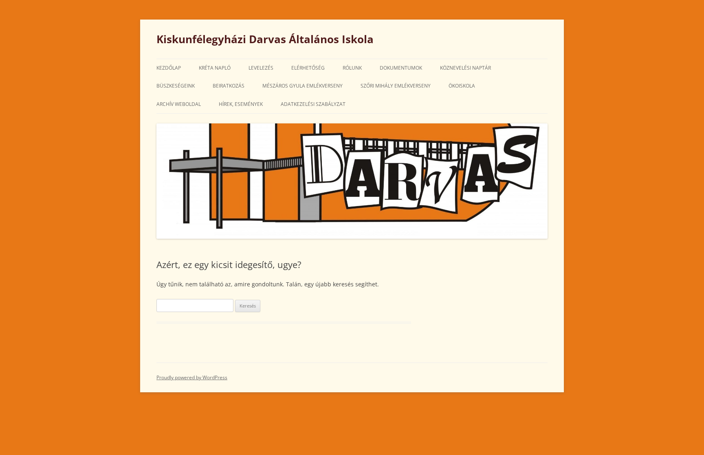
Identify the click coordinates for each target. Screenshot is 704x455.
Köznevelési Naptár (465, 67)
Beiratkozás (228, 85)
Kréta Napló (215, 67)
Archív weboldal (178, 104)
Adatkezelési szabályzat (313, 104)
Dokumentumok (401, 67)
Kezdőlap (168, 67)
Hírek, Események (241, 104)
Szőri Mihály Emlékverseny (396, 85)
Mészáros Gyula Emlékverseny (302, 85)
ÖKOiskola (462, 85)
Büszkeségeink (175, 85)
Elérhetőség (308, 67)
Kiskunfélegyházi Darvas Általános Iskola (265, 39)
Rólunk (352, 67)
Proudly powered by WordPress (191, 377)
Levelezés (261, 67)
